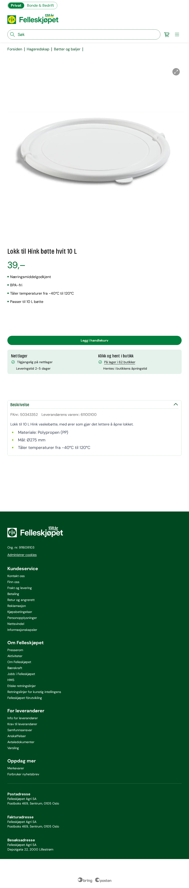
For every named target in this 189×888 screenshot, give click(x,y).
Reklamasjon (16, 606)
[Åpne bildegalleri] (176, 71)
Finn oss (13, 582)
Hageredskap (38, 49)
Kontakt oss (16, 576)
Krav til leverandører (22, 724)
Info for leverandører (22, 718)
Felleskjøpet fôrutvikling (24, 698)
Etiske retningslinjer (21, 686)
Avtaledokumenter (20, 742)
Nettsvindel (15, 624)
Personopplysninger (22, 618)
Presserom (15, 650)
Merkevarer (15, 768)
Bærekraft (14, 668)
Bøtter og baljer (67, 49)
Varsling (13, 748)
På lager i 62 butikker (119, 362)
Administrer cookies (22, 555)
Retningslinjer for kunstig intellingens (34, 692)
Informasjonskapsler (22, 630)
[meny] (177, 34)
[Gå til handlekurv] (166, 34)
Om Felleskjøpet (19, 662)
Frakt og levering (19, 588)
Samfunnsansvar (19, 730)
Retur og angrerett (21, 600)
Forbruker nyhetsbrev (23, 774)
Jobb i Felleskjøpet (21, 674)
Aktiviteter (14, 656)
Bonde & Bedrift (40, 5)
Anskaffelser (16, 736)
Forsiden (14, 49)
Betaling (13, 594)
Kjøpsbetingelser (19, 612)
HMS (10, 680)
